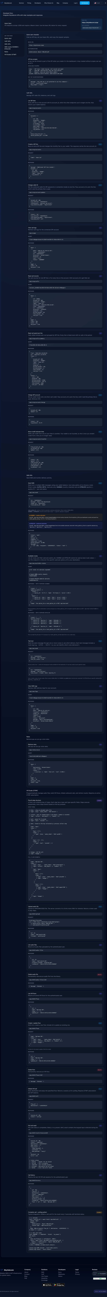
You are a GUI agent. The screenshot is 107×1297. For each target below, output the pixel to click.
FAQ (25, 1278)
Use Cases (44, 1276)
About (26, 1272)
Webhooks (61, 1274)
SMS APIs (8, 44)
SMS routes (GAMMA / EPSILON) (12, 48)
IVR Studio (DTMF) (10, 54)
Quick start (8, 38)
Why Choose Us (48, 3)
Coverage (44, 1280)
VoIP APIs (8, 41)
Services (21, 3)
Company (65, 3)
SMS (42, 1272)
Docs (60, 1272)
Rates (6, 52)
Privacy (77, 1274)
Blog (58, 3)
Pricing (29, 3)
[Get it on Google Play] (59, 1285)
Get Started (85, 3)
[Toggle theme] (105, 2)
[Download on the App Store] (47, 1285)
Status (60, 1276)
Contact (27, 1274)
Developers (38, 3)
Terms (77, 1272)
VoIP (42, 1274)
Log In (75, 3)
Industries (44, 1278)
